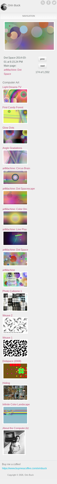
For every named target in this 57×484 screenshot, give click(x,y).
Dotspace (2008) (12, 361)
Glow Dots (8, 127)
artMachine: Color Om (15, 209)
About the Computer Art (15, 428)
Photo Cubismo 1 (12, 291)
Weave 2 (7, 315)
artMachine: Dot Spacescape (19, 188)
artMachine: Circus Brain (16, 168)
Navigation (28, 16)
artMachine (9, 270)
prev (42, 59)
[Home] (4, 9)
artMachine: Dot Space (15, 249)
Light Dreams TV (12, 87)
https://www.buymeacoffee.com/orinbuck (24, 468)
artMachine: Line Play (15, 229)
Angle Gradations (12, 148)
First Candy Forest (13, 107)
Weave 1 (7, 337)
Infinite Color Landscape (16, 404)
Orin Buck (14, 5)
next (42, 66)
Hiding (6, 383)
